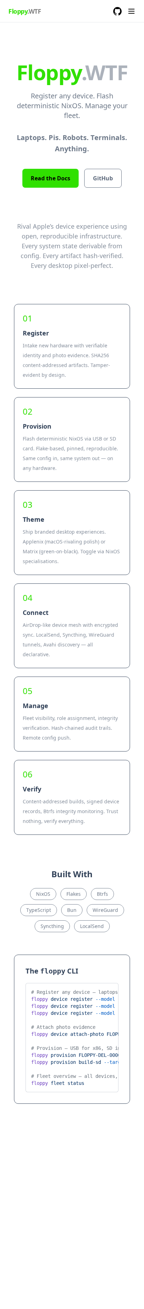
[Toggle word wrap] (96, 991)
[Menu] (131, 11)
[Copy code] (108, 991)
